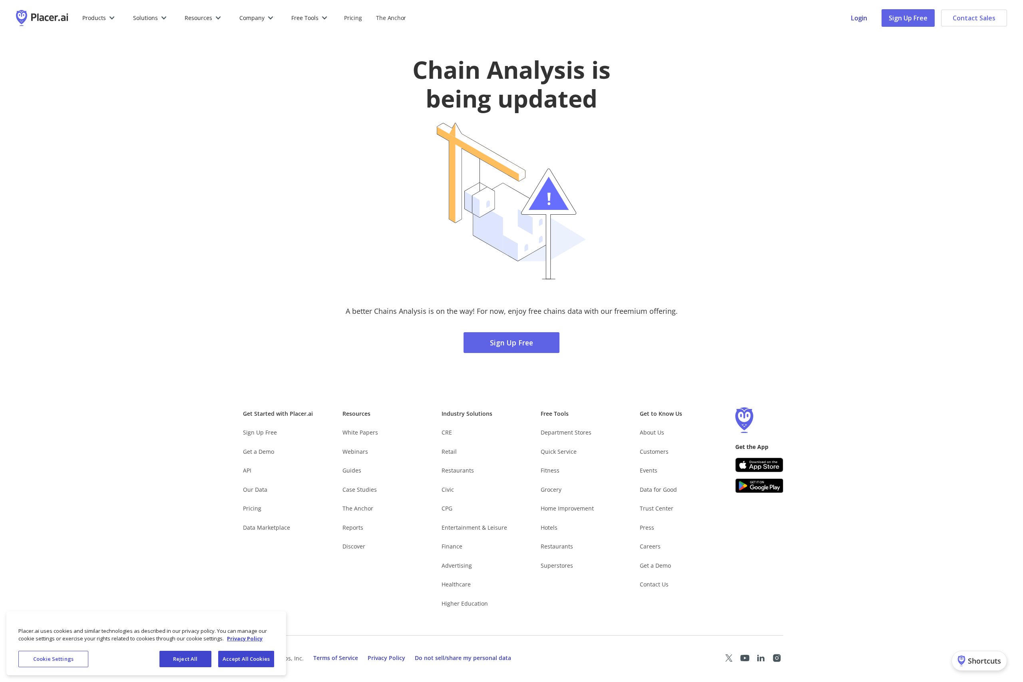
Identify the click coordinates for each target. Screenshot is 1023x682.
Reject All (185, 658)
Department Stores (566, 432)
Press (647, 527)
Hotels (549, 527)
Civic (448, 489)
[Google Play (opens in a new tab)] (759, 486)
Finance (452, 546)
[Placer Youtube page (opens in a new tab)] (744, 658)
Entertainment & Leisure (474, 527)
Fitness (550, 470)
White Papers (360, 432)
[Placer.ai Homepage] (42, 18)
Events (648, 470)
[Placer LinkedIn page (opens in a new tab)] (760, 658)
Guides (351, 470)
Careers (650, 546)
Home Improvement (567, 508)
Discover (353, 546)
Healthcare (456, 584)
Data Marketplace (266, 527)
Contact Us (654, 584)
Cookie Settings (53, 658)
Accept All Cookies (246, 658)
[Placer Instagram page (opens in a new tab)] (776, 658)
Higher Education (465, 603)
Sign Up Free (908, 18)
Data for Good (658, 489)
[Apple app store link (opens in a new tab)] (759, 465)
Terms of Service (335, 658)
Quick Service (559, 451)
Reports (352, 527)
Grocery (551, 489)
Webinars (355, 451)
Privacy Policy (386, 658)
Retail (449, 451)
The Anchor (357, 508)
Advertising (457, 565)
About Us (652, 432)
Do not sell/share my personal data (463, 658)
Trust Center (656, 508)
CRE (447, 432)
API (247, 470)
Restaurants (458, 470)
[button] (98, 18)
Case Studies (359, 489)
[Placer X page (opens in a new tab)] (728, 658)
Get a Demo (258, 451)
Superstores (557, 565)
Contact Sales (974, 18)
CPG (447, 508)
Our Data (255, 489)
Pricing (353, 18)
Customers (654, 451)
